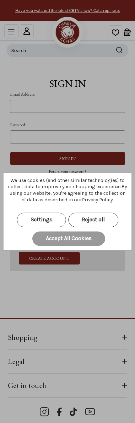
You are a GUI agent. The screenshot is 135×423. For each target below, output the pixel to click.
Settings (41, 219)
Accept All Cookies (69, 238)
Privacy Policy (97, 200)
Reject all (93, 219)
